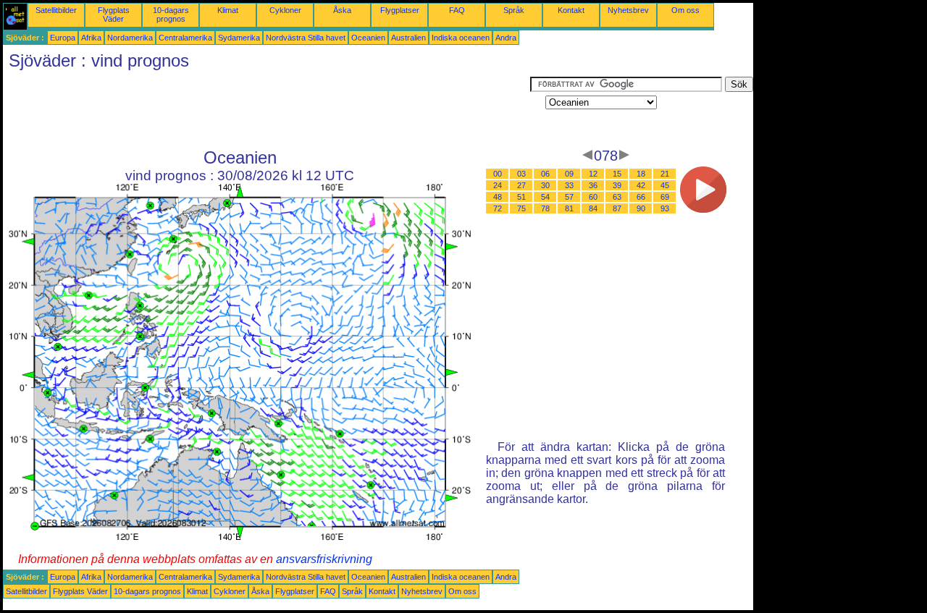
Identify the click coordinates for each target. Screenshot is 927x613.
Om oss (685, 10)
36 (593, 185)
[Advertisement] (266, 109)
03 (521, 173)
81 (569, 208)
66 (641, 197)
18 (641, 173)
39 (617, 185)
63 (617, 197)
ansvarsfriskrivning (324, 559)
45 (664, 185)
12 (593, 173)
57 (569, 197)
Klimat (227, 10)
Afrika (91, 37)
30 (545, 185)
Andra (505, 37)
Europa (62, 37)
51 (521, 197)
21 (664, 173)
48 (497, 197)
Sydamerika (239, 37)
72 (497, 208)
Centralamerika (185, 37)
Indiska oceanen (461, 37)
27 (521, 185)
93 (664, 208)
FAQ (457, 10)
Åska (342, 10)
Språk (513, 10)
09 (569, 173)
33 (569, 185)
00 (497, 173)
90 (641, 208)
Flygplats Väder (114, 14)
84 (593, 208)
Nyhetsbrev (628, 10)
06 (545, 173)
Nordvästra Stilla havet (305, 37)
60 (593, 197)
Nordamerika (130, 37)
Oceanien (368, 37)
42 (641, 185)
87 (617, 208)
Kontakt (571, 10)
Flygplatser (399, 10)
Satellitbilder (56, 10)
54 (545, 197)
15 (617, 173)
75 (521, 208)
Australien (408, 37)
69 (664, 197)
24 (497, 185)
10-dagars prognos (171, 14)
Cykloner (285, 10)
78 (545, 208)
